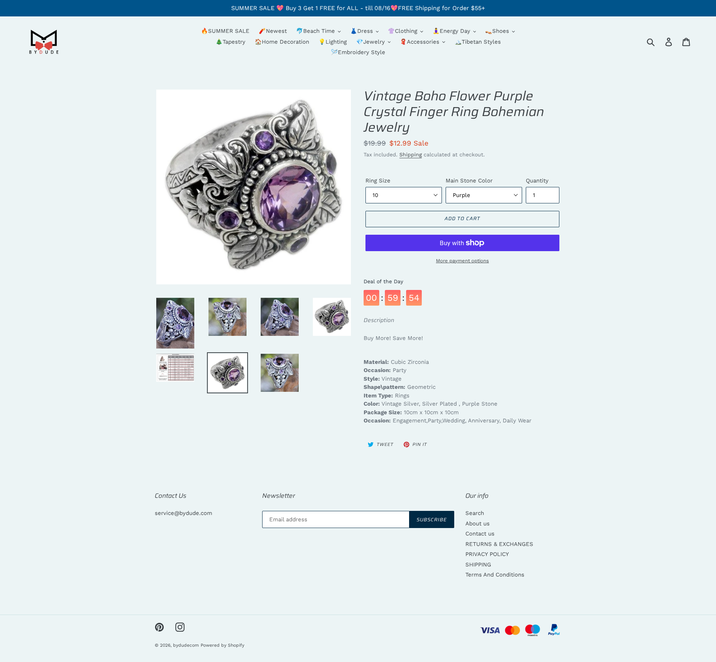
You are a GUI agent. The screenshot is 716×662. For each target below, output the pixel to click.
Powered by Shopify (222, 645)
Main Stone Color (469, 180)
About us (477, 523)
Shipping (410, 154)
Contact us (479, 533)
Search (474, 513)
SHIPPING (478, 564)
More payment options (462, 260)
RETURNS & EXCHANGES (499, 544)
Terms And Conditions (494, 574)
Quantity (537, 180)
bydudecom (186, 645)
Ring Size (377, 180)
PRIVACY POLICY (487, 554)
